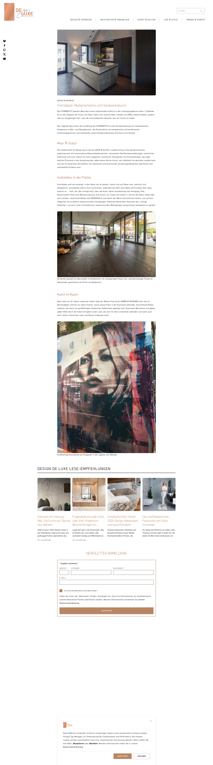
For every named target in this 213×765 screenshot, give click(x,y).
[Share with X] (4, 54)
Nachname (118, 568)
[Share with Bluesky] (4, 40)
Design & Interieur (81, 20)
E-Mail (62, 578)
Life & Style (171, 20)
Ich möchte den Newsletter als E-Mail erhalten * (81, 591)
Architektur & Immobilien (114, 20)
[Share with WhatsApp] (4, 49)
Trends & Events (195, 20)
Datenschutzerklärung (73, 747)
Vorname (75, 568)
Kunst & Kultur (146, 20)
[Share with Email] (4, 58)
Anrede (62, 568)
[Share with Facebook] (4, 45)
